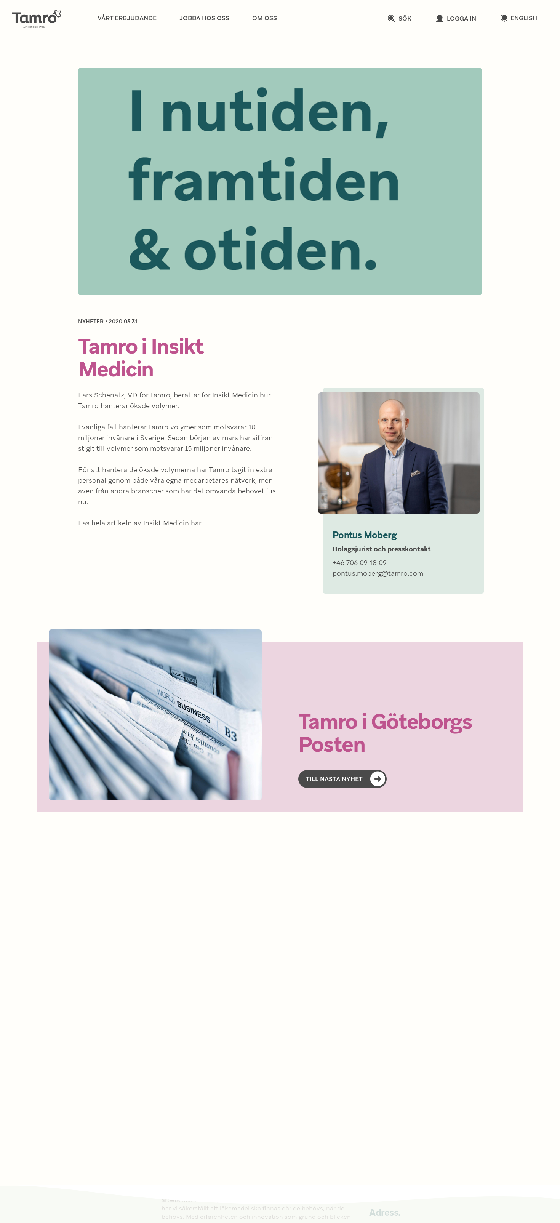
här (196, 523)
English (523, 19)
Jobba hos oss (204, 19)
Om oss (264, 19)
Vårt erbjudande (127, 19)
